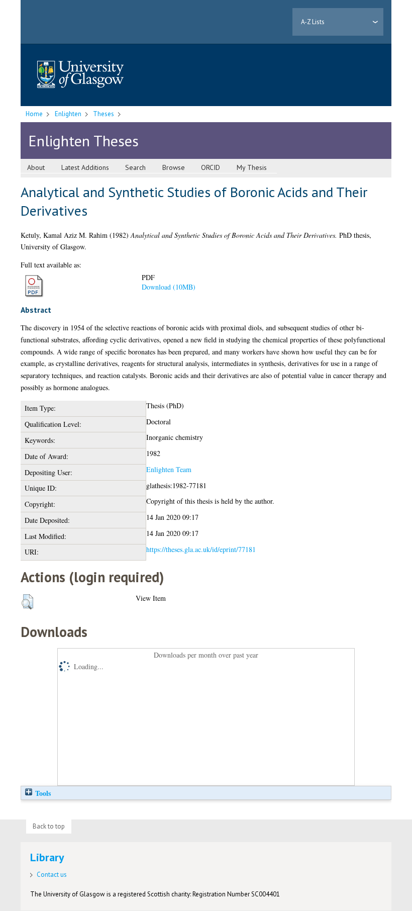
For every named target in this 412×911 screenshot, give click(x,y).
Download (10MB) (168, 287)
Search (135, 167)
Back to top (49, 826)
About (36, 167)
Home (34, 114)
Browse (173, 167)
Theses (103, 114)
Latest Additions (85, 167)
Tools (42, 793)
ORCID (210, 167)
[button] (27, 601)
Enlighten (68, 114)
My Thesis (252, 167)
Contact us (52, 874)
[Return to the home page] (80, 75)
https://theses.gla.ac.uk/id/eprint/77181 (201, 549)
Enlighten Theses (83, 140)
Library (47, 857)
